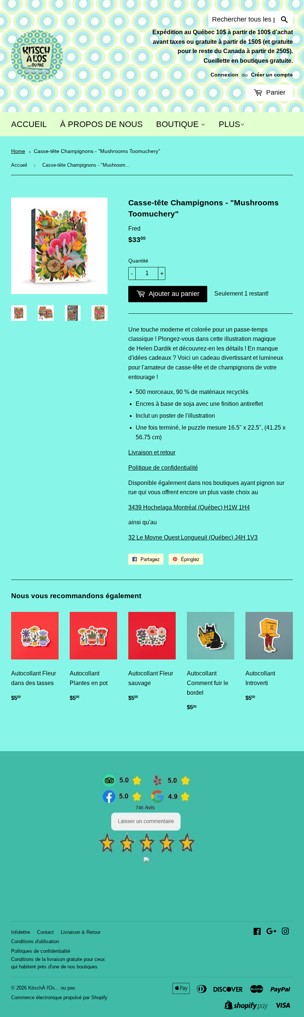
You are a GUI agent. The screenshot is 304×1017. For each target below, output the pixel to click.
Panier (274, 92)
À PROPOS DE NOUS (101, 124)
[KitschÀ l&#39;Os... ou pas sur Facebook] (257, 932)
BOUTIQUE (178, 124)
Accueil (19, 165)
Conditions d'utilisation (35, 941)
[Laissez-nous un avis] (147, 851)
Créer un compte (272, 75)
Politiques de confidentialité (40, 951)
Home (18, 151)
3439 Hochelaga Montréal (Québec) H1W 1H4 (189, 507)
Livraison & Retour (80, 932)
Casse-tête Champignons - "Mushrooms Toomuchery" (97, 151)
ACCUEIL (29, 124)
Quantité (138, 261)
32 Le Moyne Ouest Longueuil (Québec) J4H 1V (191, 537)
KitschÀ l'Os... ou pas (51, 988)
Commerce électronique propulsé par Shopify (59, 997)
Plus (229, 124)
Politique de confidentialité (163, 468)
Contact (45, 932)
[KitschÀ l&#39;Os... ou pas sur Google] (271, 932)
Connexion (224, 75)
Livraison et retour (151, 452)
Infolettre (20, 932)
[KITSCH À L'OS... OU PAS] (146, 861)
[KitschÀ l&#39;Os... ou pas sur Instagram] (285, 932)
